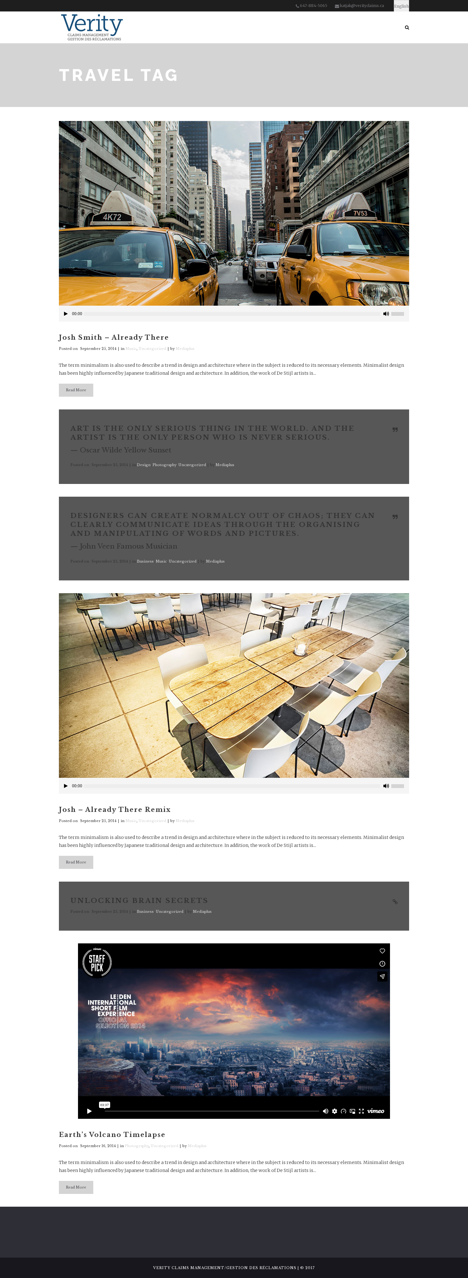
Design (144, 465)
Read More (76, 390)
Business (145, 561)
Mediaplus (185, 348)
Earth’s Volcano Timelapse (112, 1135)
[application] (234, 314)
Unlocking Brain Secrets (139, 901)
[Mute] (386, 313)
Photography (164, 465)
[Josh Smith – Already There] (234, 213)
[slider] (400, 311)
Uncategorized (152, 348)
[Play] (66, 314)
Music (131, 348)
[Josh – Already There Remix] (234, 685)
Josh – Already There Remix (115, 809)
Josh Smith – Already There (114, 337)
